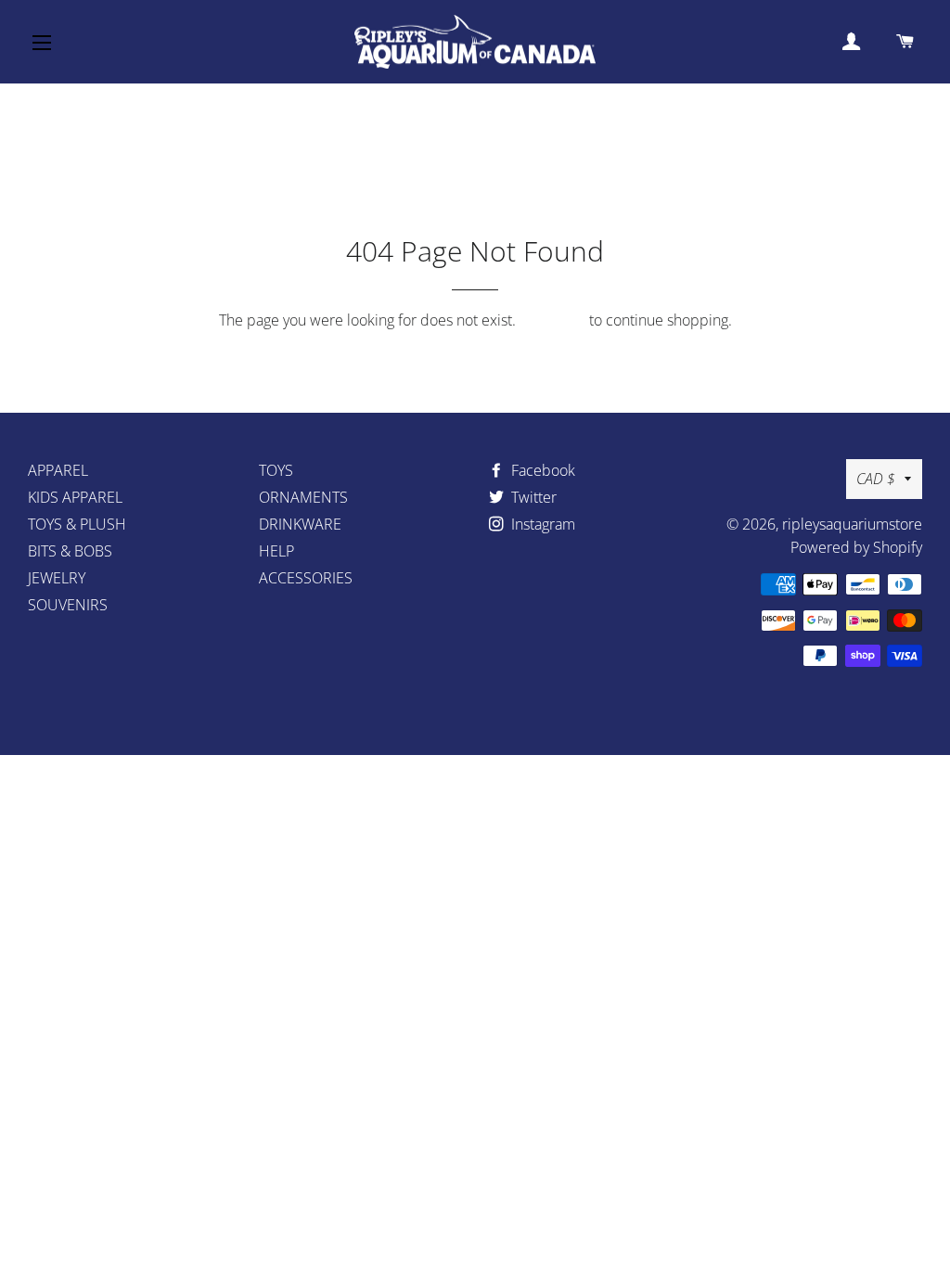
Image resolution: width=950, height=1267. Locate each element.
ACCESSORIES (306, 578)
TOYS (276, 470)
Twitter (532, 497)
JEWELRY (56, 578)
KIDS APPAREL (75, 497)
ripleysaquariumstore (852, 524)
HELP (276, 551)
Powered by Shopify (856, 547)
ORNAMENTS (303, 497)
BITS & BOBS (70, 551)
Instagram (541, 524)
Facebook (541, 470)
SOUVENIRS (68, 605)
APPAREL (58, 470)
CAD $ (875, 478)
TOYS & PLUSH (77, 524)
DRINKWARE (300, 524)
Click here (552, 320)
